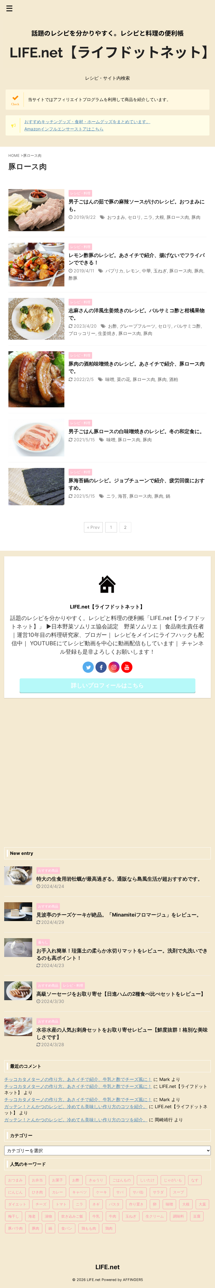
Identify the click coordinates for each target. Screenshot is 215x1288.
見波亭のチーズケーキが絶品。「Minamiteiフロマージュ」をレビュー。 (119, 915)
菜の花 (123, 379)
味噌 (109, 379)
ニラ (148, 217)
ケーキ (101, 1192)
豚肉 (195, 217)
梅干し (13, 1216)
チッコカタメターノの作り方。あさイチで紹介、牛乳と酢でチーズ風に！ (78, 1079)
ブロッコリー (82, 333)
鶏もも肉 (88, 1228)
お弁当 (37, 1180)
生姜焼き (107, 333)
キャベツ (79, 1192)
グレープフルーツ (137, 326)
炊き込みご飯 (72, 1216)
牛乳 (96, 1216)
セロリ (134, 217)
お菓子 (57, 1180)
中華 (146, 271)
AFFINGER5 (133, 1280)
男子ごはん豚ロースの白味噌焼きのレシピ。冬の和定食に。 (137, 431)
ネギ (96, 1204)
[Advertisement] (107, 771)
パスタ (114, 1204)
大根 (159, 217)
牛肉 (112, 1216)
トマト (61, 1204)
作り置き (136, 1204)
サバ (119, 1192)
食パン (66, 1228)
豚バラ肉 (15, 1228)
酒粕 (173, 379)
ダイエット (17, 1204)
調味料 (178, 1216)
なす (194, 1180)
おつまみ (116, 217)
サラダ (158, 1192)
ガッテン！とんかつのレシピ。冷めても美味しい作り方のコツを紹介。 (76, 1106)
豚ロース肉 (178, 217)
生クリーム (155, 1216)
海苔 (122, 496)
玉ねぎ (160, 271)
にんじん (15, 1192)
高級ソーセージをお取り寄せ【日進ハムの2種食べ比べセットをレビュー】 (121, 994)
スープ (178, 1192)
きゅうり (96, 1180)
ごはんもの (122, 1180)
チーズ (41, 1204)
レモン (132, 271)
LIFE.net (107, 1267)
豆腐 (196, 1216)
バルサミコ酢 (187, 326)
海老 (32, 1216)
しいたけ (147, 1180)
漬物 (48, 1216)
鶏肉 (109, 1228)
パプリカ (114, 271)
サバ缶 (138, 1192)
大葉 (202, 1204)
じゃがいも (173, 1180)
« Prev (93, 527)
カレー (57, 1192)
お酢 (112, 326)
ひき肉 (37, 1192)
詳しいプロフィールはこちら (107, 685)
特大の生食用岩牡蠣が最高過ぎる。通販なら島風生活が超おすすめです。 (119, 879)
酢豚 (73, 278)
